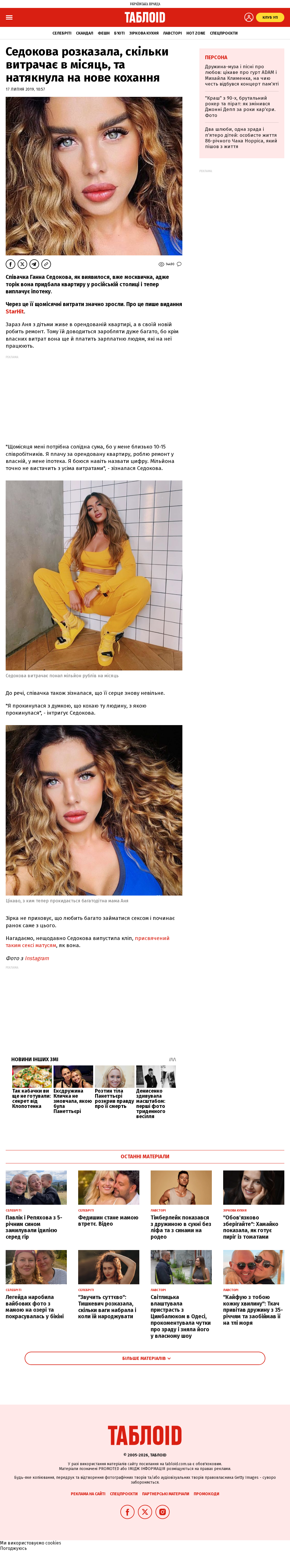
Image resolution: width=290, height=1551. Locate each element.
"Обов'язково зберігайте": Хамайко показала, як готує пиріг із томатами (250, 1227)
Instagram (37, 958)
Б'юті (119, 33)
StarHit (15, 311)
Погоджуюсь (13, 1548)
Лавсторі (172, 33)
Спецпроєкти (224, 33)
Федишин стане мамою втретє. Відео (108, 1220)
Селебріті (61, 33)
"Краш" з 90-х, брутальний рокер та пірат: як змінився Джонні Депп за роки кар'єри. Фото (240, 106)
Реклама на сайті (88, 1494)
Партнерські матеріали (165, 1494)
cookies (53, 1543)
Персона (216, 57)
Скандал (84, 33)
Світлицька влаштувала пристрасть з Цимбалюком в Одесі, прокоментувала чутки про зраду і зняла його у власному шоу (181, 1316)
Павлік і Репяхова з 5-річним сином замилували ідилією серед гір (34, 1227)
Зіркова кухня (144, 33)
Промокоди (206, 1494)
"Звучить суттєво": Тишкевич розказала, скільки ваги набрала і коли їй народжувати (107, 1307)
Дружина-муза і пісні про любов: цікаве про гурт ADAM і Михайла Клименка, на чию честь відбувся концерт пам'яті (242, 75)
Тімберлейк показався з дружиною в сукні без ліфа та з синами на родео (181, 1227)
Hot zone (195, 33)
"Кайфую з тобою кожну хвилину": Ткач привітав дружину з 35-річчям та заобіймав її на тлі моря (253, 1310)
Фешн (104, 33)
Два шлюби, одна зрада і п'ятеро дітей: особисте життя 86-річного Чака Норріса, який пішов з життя (241, 137)
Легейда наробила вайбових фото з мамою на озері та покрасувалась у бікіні (35, 1307)
